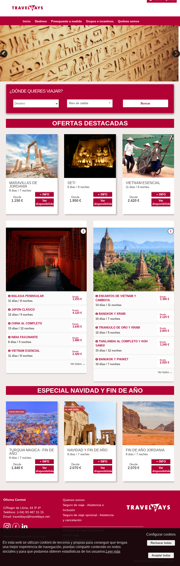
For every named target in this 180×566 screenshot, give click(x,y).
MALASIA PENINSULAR (27, 296)
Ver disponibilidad (45, 202)
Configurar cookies (161, 534)
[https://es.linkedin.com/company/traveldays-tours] (24, 526)
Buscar (145, 103)
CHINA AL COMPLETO (26, 323)
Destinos (41, 21)
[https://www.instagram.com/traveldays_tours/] (7, 526)
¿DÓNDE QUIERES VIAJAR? (36, 91)
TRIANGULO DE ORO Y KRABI (119, 327)
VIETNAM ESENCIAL (25, 350)
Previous (4, 53)
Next (175, 53)
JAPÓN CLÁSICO (23, 309)
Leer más (113, 551)
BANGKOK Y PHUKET (113, 359)
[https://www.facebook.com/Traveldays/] (16, 526)
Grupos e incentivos (99, 21)
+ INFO (44, 194)
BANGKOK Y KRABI (112, 313)
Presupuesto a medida (66, 21)
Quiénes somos (128, 21)
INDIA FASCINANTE (24, 337)
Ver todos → (77, 364)
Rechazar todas (161, 543)
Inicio (27, 21)
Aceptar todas (161, 555)
